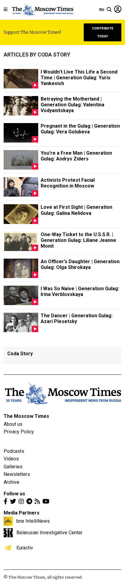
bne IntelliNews (33, 521)
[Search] (109, 10)
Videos (11, 459)
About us (13, 424)
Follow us (14, 494)
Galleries (13, 467)
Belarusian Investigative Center (49, 532)
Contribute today (102, 32)
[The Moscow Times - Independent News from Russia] (42, 10)
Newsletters (17, 474)
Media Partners (21, 513)
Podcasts (14, 451)
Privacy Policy (19, 432)
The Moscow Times (26, 416)
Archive (11, 482)
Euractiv (24, 547)
